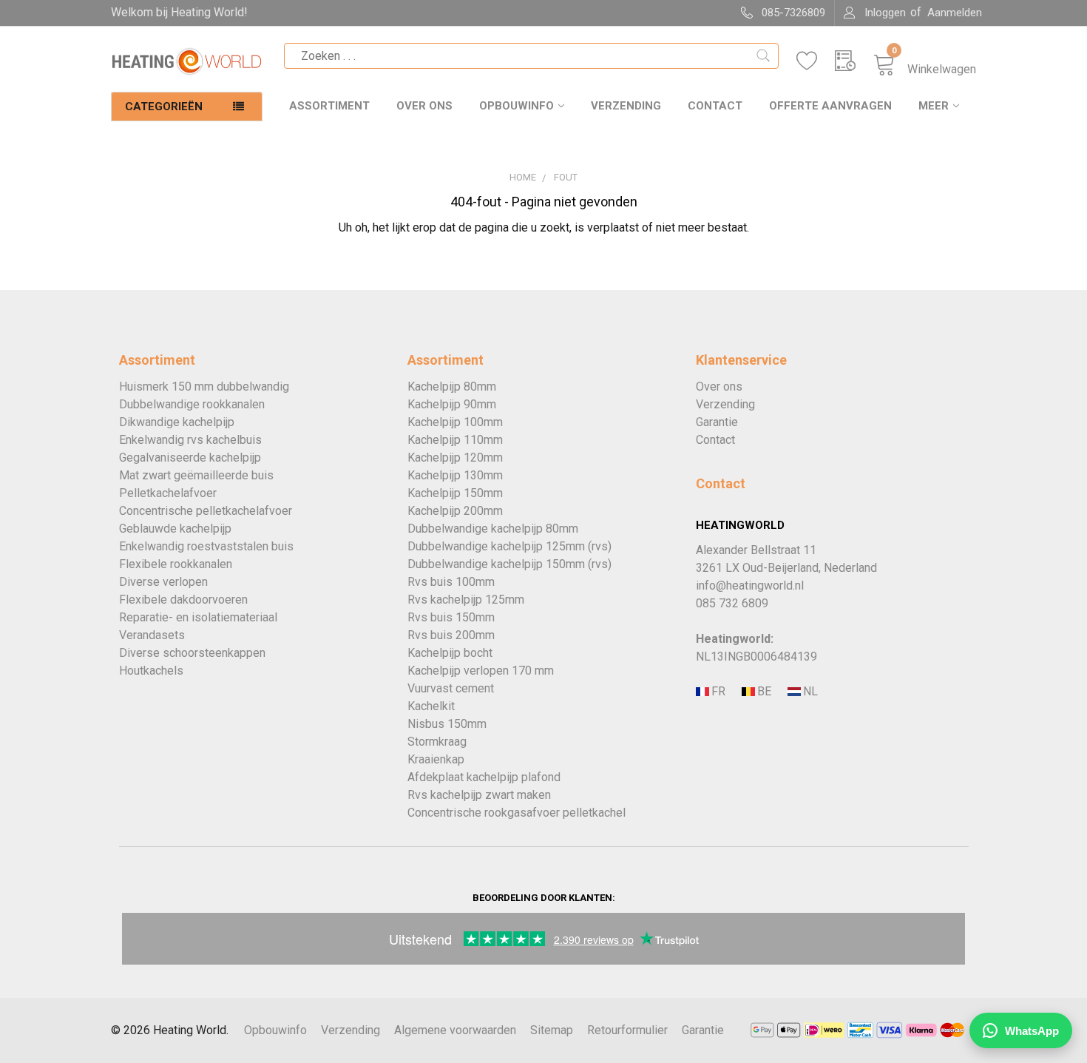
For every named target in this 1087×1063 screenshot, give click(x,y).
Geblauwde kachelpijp (175, 529)
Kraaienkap (435, 759)
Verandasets (152, 635)
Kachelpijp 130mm (455, 475)
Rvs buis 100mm (451, 582)
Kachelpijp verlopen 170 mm (480, 671)
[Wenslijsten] (815, 61)
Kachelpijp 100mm (455, 422)
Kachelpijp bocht (449, 653)
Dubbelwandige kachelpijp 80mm (492, 529)
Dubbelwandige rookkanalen (192, 404)
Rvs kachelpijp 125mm (465, 600)
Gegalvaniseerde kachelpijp (190, 457)
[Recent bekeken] (854, 61)
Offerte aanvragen (830, 105)
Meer (933, 105)
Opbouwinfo (516, 105)
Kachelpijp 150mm (455, 493)
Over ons (424, 105)
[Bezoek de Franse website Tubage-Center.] (717, 692)
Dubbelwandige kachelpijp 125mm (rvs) (509, 546)
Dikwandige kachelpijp (176, 422)
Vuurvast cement (450, 688)
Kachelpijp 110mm (455, 440)
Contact (715, 105)
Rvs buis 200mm (451, 635)
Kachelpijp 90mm (451, 404)
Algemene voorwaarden (455, 1030)
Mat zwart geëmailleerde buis (196, 475)
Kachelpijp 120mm (455, 457)
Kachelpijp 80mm (451, 386)
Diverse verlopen (163, 582)
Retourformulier (627, 1030)
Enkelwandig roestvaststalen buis (206, 546)
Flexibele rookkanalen (175, 564)
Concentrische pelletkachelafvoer (205, 511)
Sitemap (551, 1030)
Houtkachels (151, 671)
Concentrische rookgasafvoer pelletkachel (516, 813)
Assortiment (329, 105)
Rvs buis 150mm (451, 617)
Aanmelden (954, 12)
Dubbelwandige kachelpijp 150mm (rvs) (509, 564)
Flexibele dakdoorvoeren (183, 600)
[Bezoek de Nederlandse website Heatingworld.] (763, 692)
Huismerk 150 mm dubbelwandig (204, 386)
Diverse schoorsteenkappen (192, 653)
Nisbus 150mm (447, 724)
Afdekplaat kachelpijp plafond (484, 777)
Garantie (717, 422)
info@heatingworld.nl (750, 585)
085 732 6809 (732, 603)
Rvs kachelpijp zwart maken (479, 795)
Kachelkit (431, 706)
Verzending (626, 105)
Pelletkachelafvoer (168, 493)
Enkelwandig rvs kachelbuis (190, 440)
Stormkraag (437, 742)
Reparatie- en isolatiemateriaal (198, 617)
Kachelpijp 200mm (455, 511)
